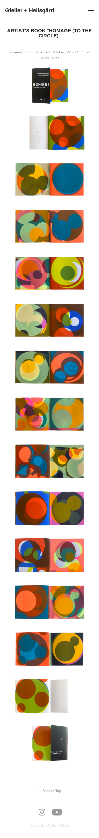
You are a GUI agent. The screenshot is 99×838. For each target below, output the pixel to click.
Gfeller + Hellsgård (29, 10)
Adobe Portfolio (58, 825)
